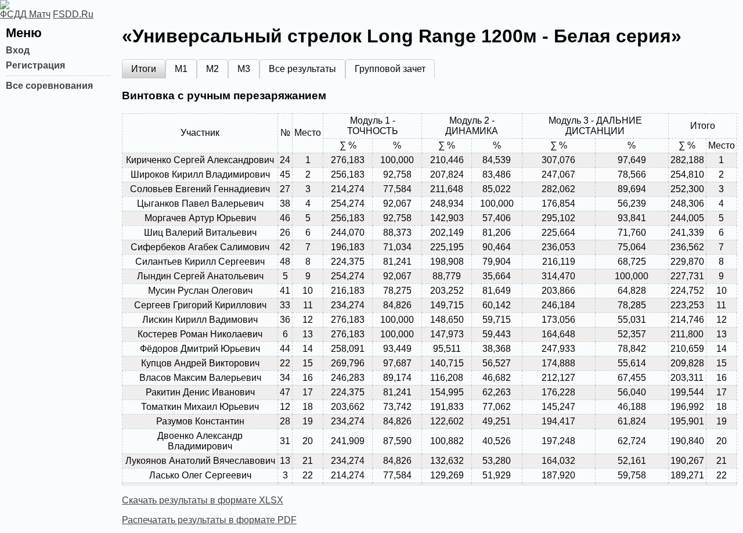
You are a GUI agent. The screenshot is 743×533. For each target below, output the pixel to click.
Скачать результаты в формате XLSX (202, 500)
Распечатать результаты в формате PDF (209, 520)
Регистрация (35, 65)
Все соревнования (49, 86)
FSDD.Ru (73, 14)
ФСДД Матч (25, 14)
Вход (18, 50)
